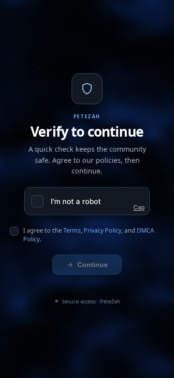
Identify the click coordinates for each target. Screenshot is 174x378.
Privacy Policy (102, 230)
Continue (92, 264)
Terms (72, 230)
